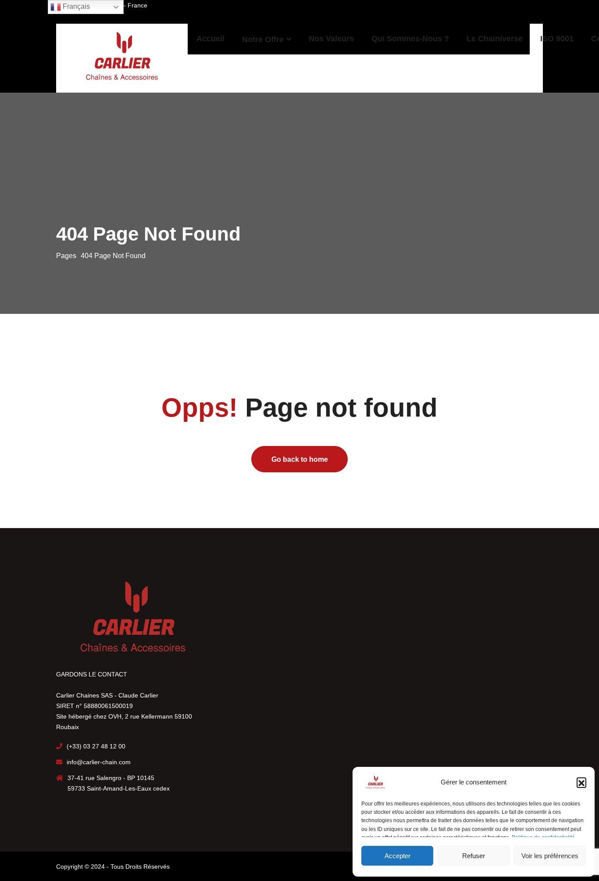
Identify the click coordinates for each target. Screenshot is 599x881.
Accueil (210, 38)
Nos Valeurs (331, 38)
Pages (66, 255)
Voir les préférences (549, 855)
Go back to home (299, 459)
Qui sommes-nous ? (410, 38)
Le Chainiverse (495, 38)
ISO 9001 (557, 38)
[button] (581, 782)
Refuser (473, 855)
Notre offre (263, 39)
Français (75, 6)
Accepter (397, 855)
